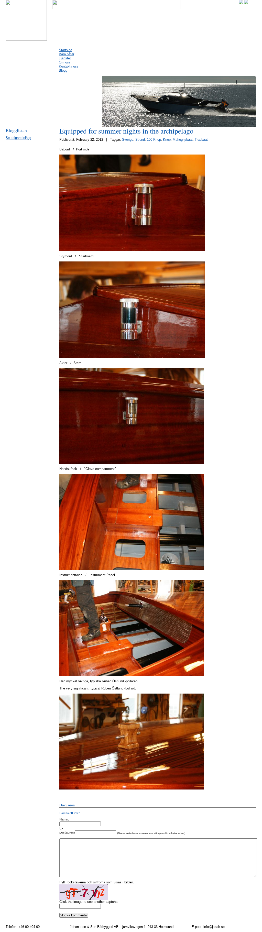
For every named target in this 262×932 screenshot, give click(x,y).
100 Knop (154, 139)
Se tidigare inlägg (18, 138)
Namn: (64, 819)
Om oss (65, 62)
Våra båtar (66, 54)
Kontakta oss (69, 66)
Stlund (140, 139)
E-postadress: (67, 830)
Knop (167, 139)
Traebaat (201, 139)
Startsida (65, 50)
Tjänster (65, 58)
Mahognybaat (183, 139)
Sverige (127, 139)
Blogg (63, 70)
